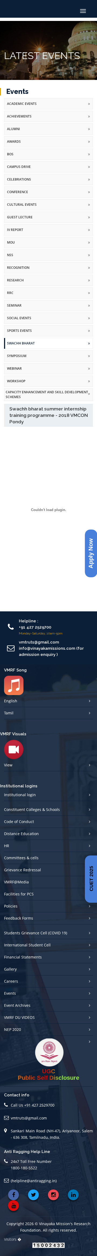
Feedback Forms (18, 918)
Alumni (13, 129)
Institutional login (20, 794)
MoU (11, 242)
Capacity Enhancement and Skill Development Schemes (47, 394)
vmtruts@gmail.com (29, 1118)
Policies (11, 906)
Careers (11, 981)
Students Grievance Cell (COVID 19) (35, 932)
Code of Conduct (19, 821)
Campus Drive (19, 166)
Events (10, 993)
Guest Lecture (20, 217)
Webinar (14, 368)
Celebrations (19, 179)
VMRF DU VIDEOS (19, 1017)
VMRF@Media (16, 881)
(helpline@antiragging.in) (34, 1180)
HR (6, 845)
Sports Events (19, 330)
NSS (10, 255)
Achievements (19, 116)
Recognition (18, 267)
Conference (17, 192)
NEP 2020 (12, 1029)
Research (15, 280)
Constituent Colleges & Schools (32, 809)
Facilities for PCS (19, 894)
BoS (10, 154)
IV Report (15, 229)
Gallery (10, 969)
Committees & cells (21, 857)
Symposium (16, 356)
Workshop (16, 381)
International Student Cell (27, 944)
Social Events (19, 318)
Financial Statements (23, 957)
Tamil (8, 712)
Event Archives (17, 1005)
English (10, 700)
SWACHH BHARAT (21, 343)
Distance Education (21, 833)
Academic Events (22, 103)
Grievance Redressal (22, 869)
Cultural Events (22, 204)
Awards (14, 141)
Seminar (14, 305)
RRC (10, 293)
